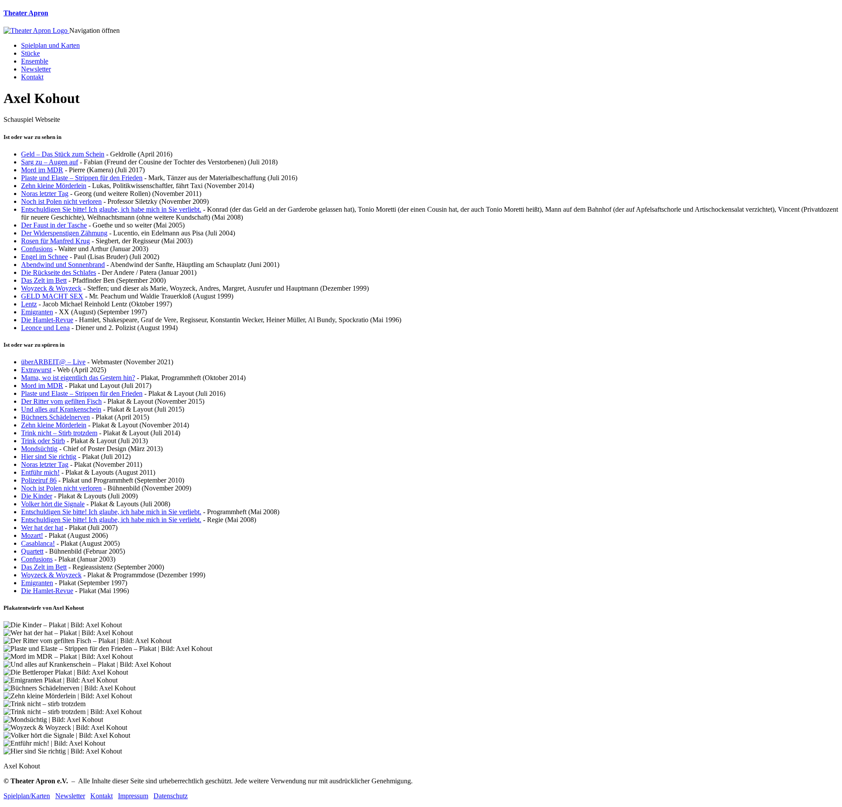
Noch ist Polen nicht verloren (61, 201)
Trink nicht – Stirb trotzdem (59, 433)
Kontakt (32, 77)
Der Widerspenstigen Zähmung (64, 233)
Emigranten (37, 312)
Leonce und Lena (45, 327)
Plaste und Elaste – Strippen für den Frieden (82, 177)
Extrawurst (36, 369)
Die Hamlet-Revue (47, 320)
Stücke (30, 53)
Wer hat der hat (42, 527)
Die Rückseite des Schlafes (58, 272)
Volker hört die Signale (53, 504)
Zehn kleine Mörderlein (53, 185)
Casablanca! (38, 543)
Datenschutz (170, 796)
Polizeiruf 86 (39, 480)
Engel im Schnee (44, 256)
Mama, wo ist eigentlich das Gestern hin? (78, 377)
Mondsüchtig (39, 448)
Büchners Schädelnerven (55, 417)
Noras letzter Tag (44, 193)
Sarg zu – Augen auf (49, 162)
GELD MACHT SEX (52, 296)
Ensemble (34, 61)
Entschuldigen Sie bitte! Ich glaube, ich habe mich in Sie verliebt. (111, 209)
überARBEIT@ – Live (53, 362)
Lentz (29, 304)
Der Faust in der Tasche (54, 225)
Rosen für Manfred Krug (55, 241)
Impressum (133, 796)
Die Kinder (36, 496)
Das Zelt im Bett (44, 280)
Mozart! (32, 535)
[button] (94, 30)
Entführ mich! (40, 472)
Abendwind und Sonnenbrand (63, 264)
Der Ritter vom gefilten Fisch (61, 401)
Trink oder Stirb (43, 440)
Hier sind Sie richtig (48, 456)
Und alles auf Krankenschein (61, 409)
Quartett (32, 551)
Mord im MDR (42, 170)
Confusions (37, 248)
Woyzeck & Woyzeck (51, 288)
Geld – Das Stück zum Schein (62, 154)
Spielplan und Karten (50, 45)
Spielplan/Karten (27, 796)
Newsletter (36, 69)
